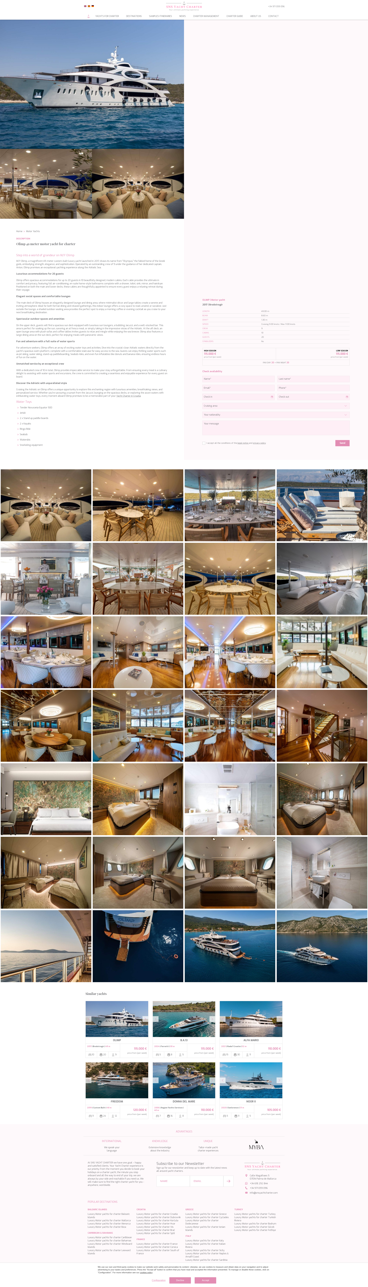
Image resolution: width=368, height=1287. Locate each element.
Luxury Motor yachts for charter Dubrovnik (159, 1217)
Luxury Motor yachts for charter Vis (155, 1226)
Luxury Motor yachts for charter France (157, 1243)
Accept (205, 1280)
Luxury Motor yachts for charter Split (156, 1233)
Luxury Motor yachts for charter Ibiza (107, 1226)
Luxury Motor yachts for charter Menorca (109, 1223)
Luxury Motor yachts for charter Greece (206, 1214)
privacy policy (259, 443)
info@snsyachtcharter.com (264, 1192)
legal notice (243, 443)
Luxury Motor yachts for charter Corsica (157, 1247)
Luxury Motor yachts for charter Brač (156, 1230)
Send (342, 443)
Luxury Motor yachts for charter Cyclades (207, 1217)
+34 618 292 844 (259, 1183)
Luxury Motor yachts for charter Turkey (255, 1214)
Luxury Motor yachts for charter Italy (204, 1240)
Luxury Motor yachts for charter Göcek (254, 1226)
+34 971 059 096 (276, 6)
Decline (180, 1280)
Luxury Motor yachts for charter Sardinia (206, 1259)
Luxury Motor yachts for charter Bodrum (255, 1223)
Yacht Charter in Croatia (128, 395)
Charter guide (235, 16)
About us (255, 16)
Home (88, 16)
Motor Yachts (33, 231)
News (182, 16)
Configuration (159, 1280)
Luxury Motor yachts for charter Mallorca (109, 1220)
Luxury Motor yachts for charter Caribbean (110, 1237)
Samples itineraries (160, 16)
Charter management (206, 16)
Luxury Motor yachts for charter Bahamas (109, 1240)
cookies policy (146, 1272)
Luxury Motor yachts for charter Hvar (156, 1223)
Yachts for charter (107, 16)
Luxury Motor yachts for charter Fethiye (255, 1230)
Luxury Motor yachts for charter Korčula (157, 1220)
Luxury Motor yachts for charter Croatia (157, 1214)
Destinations (134, 16)
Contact (273, 16)
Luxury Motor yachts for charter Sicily (205, 1250)
